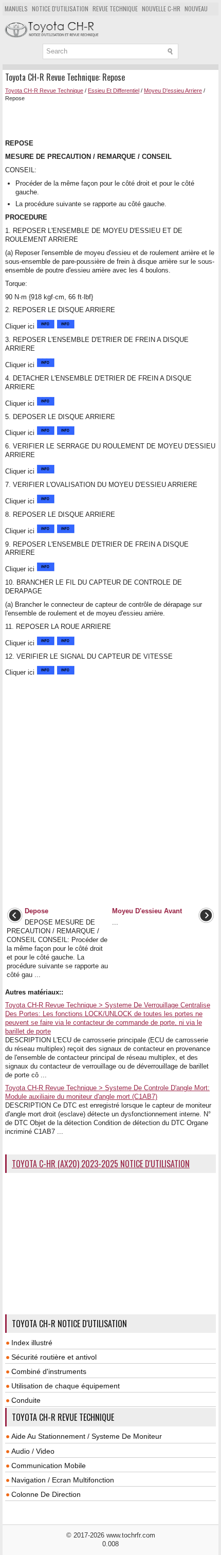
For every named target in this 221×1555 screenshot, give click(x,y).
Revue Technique (115, 8)
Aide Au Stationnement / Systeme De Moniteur (86, 1436)
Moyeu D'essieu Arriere (173, 90)
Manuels (16, 8)
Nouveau (196, 8)
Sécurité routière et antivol (54, 1357)
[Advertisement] (113, 119)
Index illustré (31, 1343)
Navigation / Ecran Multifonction (62, 1480)
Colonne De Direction (46, 1494)
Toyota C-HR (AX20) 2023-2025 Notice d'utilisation (101, 1164)
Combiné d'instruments (48, 1371)
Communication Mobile (48, 1465)
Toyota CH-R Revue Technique (44, 90)
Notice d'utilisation (60, 8)
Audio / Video (32, 1451)
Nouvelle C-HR (161, 8)
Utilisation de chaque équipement (65, 1386)
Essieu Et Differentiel (113, 90)
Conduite (26, 1400)
